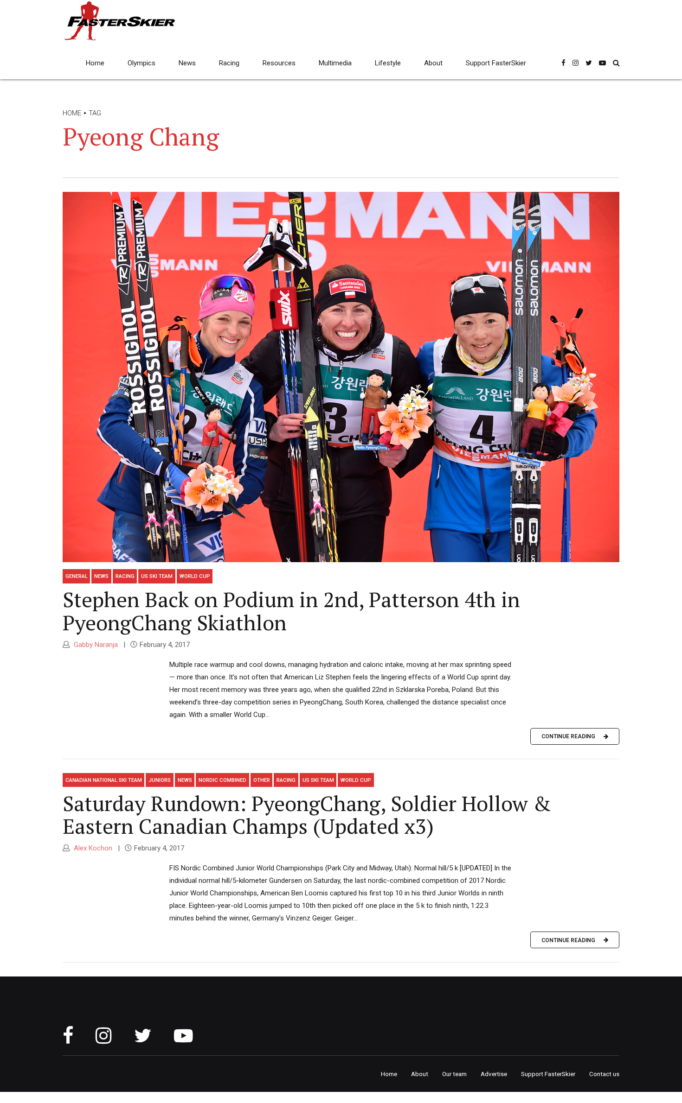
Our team (454, 1074)
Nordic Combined (222, 780)
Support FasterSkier (496, 63)
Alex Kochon (92, 848)
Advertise (494, 1074)
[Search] (616, 62)
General (76, 576)
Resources (279, 63)
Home (95, 63)
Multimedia (335, 63)
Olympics (141, 63)
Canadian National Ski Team (103, 780)
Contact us (604, 1074)
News (187, 63)
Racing (229, 63)
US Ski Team (157, 576)
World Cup (195, 576)
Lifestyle (388, 63)
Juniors (159, 780)
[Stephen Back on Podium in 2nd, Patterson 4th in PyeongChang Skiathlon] (341, 377)
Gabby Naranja (95, 644)
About (433, 63)
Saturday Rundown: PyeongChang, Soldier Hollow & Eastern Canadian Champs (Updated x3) (307, 814)
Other (261, 780)
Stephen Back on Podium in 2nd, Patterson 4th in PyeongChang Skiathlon (291, 610)
